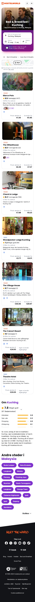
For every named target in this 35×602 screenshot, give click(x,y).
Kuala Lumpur (9, 465)
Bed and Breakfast (26, 556)
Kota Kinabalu (25, 465)
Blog (4, 556)
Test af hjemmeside (14, 588)
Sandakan (8, 507)
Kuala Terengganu (23, 483)
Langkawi (7, 471)
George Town (22, 489)
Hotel (5, 237)
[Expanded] (4, 57)
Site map (24, 588)
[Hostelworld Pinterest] (24, 543)
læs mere (11, 69)
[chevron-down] (21, 409)
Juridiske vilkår (9, 584)
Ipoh (26, 495)
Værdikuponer (26, 584)
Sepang (16, 501)
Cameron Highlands (11, 495)
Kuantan (7, 483)
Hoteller (16, 556)
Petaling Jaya (21, 477)
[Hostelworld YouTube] (19, 543)
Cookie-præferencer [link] (17, 593)
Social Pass (17, 561)
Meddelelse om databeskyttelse (17, 579)
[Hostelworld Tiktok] (28, 543)
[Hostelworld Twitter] (10, 543)
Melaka (20, 471)
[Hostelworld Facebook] (6, 543)
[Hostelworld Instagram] (15, 543)
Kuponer (17, 584)
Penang (7, 477)
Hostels (9, 556)
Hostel (5, 93)
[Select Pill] (27, 3)
